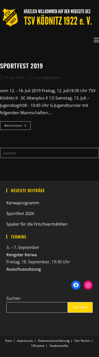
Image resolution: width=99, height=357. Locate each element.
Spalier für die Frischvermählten (37, 224)
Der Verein (82, 341)
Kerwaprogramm (22, 203)
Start (8, 341)
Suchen (13, 298)
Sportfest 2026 (20, 213)
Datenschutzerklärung (54, 341)
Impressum (25, 341)
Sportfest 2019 (21, 65)
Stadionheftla (59, 346)
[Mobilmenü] (96, 39)
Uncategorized (47, 77)
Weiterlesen (17, 126)
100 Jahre (37, 346)
